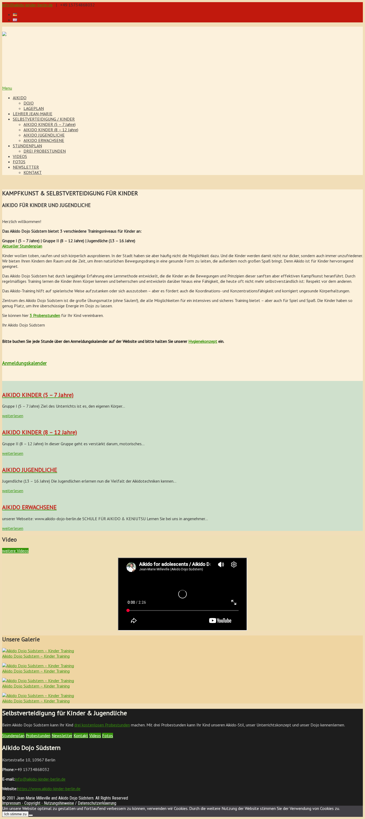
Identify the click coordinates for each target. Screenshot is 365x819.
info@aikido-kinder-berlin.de (27, 4)
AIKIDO (19, 97)
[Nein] (31, 815)
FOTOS (19, 161)
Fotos (107, 735)
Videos (95, 735)
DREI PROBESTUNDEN (45, 151)
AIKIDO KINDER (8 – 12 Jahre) (51, 129)
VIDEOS (20, 156)
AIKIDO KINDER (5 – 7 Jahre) (50, 124)
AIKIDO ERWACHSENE (44, 140)
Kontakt (80, 735)
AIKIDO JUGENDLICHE (44, 135)
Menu (7, 88)
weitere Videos (15, 550)
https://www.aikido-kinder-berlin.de (48, 788)
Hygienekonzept (202, 341)
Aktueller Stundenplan (22, 246)
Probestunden (38, 735)
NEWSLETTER (26, 167)
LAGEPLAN (34, 108)
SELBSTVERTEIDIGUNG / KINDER (44, 119)
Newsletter (62, 735)
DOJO (29, 103)
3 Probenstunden (45, 315)
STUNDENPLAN (27, 145)
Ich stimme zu (15, 814)
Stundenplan (13, 735)
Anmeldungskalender (24, 363)
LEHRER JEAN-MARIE (32, 113)
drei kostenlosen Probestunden (102, 724)
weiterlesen (12, 415)
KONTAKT (33, 172)
